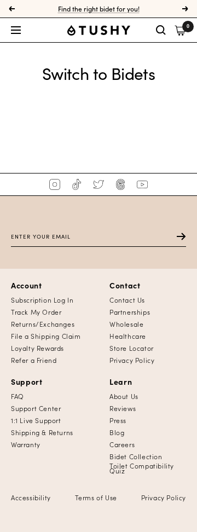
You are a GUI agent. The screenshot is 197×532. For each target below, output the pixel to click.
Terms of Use (96, 497)
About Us (123, 396)
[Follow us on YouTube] (142, 184)
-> (176, 236)
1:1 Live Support (36, 420)
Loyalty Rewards (37, 347)
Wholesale (126, 323)
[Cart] (180, 30)
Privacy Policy (131, 359)
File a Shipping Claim (46, 335)
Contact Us (127, 299)
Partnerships (129, 311)
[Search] (161, 30)
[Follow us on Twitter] (98, 184)
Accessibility (31, 497)
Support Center (36, 408)
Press (117, 420)
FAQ (17, 396)
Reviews (122, 408)
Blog (116, 432)
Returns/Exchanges (42, 323)
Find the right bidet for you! (99, 8)
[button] (39, 30)
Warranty (25, 444)
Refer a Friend (33, 359)
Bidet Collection (136, 456)
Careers (122, 444)
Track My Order (36, 311)
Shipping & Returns (42, 432)
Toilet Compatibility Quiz (141, 468)
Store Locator (131, 347)
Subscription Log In (42, 299)
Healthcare (127, 335)
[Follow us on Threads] (120, 184)
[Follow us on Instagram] (54, 184)
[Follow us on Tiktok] (76, 184)
